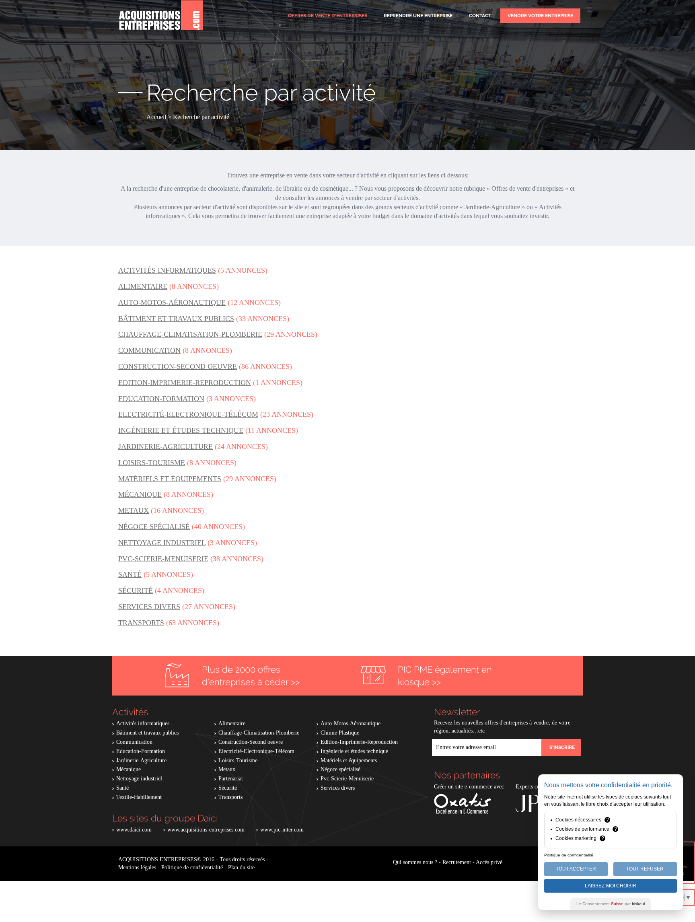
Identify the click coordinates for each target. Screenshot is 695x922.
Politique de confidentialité (192, 867)
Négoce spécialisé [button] (154, 527)
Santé (122, 788)
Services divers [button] (149, 607)
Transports (230, 797)
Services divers (338, 788)
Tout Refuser (645, 869)
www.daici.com (134, 830)
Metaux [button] (133, 510)
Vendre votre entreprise (540, 16)
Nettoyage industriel (139, 779)
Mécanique (128, 769)
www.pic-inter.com (282, 830)
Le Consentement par (610, 903)
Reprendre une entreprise (418, 16)
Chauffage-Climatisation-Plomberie (258, 733)
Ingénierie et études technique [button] (180, 430)
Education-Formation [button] (161, 399)
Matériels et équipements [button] (169, 479)
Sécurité (227, 788)
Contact (480, 16)
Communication (134, 742)
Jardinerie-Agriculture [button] (165, 446)
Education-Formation (140, 751)
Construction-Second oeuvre (250, 742)
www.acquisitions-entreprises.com (206, 830)
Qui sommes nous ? (415, 862)
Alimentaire (231, 723)
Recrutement (456, 862)
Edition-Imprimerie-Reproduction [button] (184, 383)
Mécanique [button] (140, 494)
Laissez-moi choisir (610, 886)
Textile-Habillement (139, 797)
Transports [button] (141, 623)
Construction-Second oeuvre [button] (177, 366)
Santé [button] (130, 574)
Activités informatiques (142, 723)
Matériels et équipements (349, 760)
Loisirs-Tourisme (237, 760)
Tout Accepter (576, 869)
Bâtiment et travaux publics (147, 733)
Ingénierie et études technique (354, 751)
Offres (327, 16)
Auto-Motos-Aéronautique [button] (172, 302)
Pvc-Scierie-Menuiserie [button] (163, 559)
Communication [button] (149, 350)
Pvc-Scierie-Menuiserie (347, 779)
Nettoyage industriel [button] (162, 543)
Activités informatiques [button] (167, 270)
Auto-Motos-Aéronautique (350, 723)
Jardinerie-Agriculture (141, 760)
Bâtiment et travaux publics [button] (176, 319)
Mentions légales (137, 867)
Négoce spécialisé (340, 769)
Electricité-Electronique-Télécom (256, 751)
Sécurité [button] (135, 591)
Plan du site (241, 867)
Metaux (226, 769)
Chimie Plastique (340, 733)
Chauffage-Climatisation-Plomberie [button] (190, 334)
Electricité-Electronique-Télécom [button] (188, 414)
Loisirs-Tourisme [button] (151, 463)
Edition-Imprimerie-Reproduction (359, 742)
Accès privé (489, 862)
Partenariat (230, 779)
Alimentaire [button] (142, 286)
